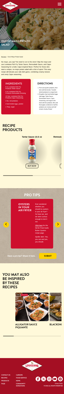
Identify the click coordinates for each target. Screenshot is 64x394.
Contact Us (5, 375)
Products (5, 381)
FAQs (3, 384)
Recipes (4, 378)
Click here (38, 225)
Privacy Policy (59, 383)
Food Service (21, 378)
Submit (48, 255)
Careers (19, 375)
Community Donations (20, 385)
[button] (6, 225)
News (18, 381)
